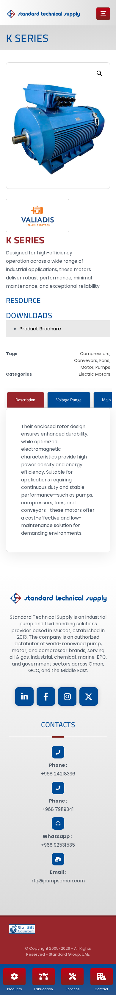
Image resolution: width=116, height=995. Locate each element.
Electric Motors (94, 374)
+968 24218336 (58, 773)
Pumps (102, 367)
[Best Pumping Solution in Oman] (43, 14)
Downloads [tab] (29, 315)
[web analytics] (22, 929)
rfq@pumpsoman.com (58, 880)
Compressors (94, 354)
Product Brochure (40, 328)
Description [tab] (25, 400)
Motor (87, 367)
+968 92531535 (58, 845)
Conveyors (85, 360)
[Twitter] (88, 696)
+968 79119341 (58, 809)
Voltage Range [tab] (68, 400)
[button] (99, 73)
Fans (104, 360)
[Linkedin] (24, 696)
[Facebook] (46, 696)
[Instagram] (67, 696)
